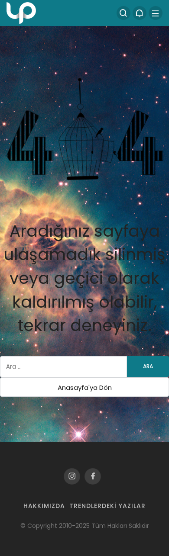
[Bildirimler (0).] (139, 13)
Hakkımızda (44, 505)
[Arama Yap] (123, 13)
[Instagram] (72, 476)
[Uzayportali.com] (21, 12)
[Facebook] (92, 476)
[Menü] (155, 13)
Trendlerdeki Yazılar (107, 505)
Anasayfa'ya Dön (85, 387)
